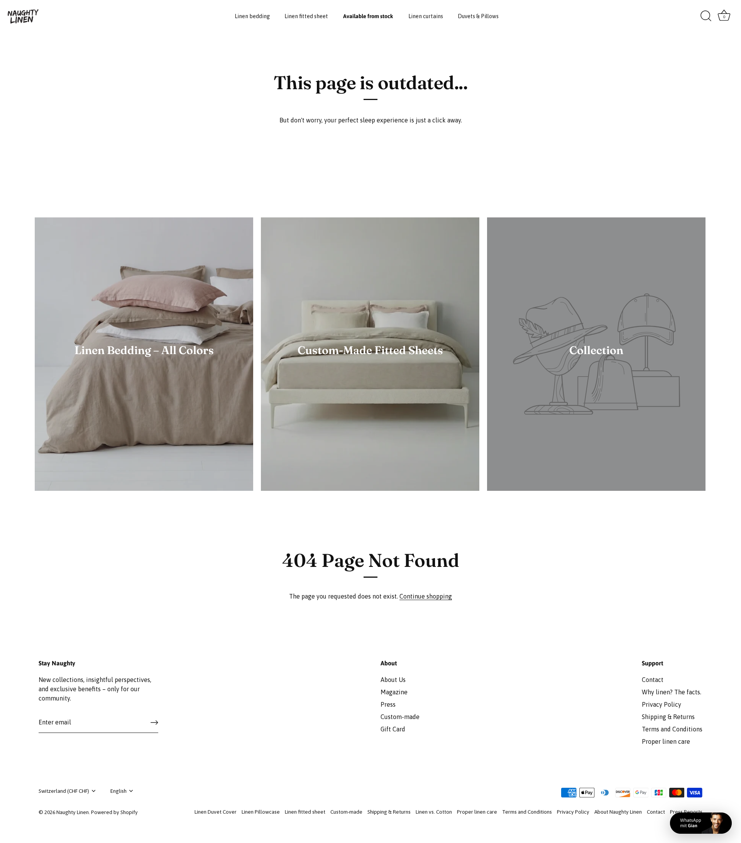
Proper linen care (666, 741)
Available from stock (368, 16)
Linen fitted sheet (306, 16)
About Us (393, 679)
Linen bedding (252, 16)
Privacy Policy (661, 704)
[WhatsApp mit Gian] (701, 823)
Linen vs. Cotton (434, 812)
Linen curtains (425, 16)
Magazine (394, 692)
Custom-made (400, 716)
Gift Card (393, 729)
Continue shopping (425, 596)
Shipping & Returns (668, 716)
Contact (652, 679)
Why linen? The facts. (671, 692)
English (118, 791)
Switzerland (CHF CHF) (64, 791)
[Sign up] (154, 722)
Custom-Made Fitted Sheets (370, 350)
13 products (144, 362)
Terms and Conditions (672, 729)
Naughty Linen (72, 812)
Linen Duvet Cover (216, 812)
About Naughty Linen (618, 812)
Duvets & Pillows (478, 16)
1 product (370, 362)
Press (388, 704)
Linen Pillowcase (261, 812)
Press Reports (686, 812)
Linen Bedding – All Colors (144, 350)
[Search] (705, 16)
